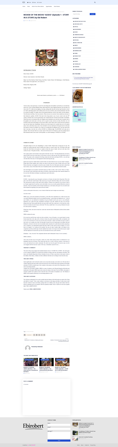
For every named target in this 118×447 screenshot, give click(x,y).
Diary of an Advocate (79, 37)
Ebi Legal (76, 40)
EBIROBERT (33, 445)
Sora (28, 445)
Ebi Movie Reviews (30, 11)
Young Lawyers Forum (79, 69)
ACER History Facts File (80, 21)
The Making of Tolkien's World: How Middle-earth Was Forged (87, 158)
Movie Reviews (77, 48)
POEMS (76, 53)
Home (30, 2)
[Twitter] (34, 335)
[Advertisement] (46, 32)
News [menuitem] (28, 6)
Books (76, 32)
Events (76, 45)
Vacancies (76, 66)
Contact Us (87, 445)
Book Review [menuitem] (57, 6)
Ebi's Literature (78, 42)
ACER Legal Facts (78, 24)
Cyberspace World (78, 34)
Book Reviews (77, 29)
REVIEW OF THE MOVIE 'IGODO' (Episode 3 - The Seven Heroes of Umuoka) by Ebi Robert (31, 369)
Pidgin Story (77, 56)
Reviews (76, 58)
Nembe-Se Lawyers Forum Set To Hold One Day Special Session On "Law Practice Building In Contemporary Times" (86, 151)
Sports (76, 61)
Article (76, 26)
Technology (77, 64)
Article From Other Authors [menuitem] (38, 6)
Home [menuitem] (24, 6)
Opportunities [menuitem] (49, 6)
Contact (40, 2)
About (35, 2)
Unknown (26, 20)
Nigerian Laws (77, 50)
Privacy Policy (92, 445)
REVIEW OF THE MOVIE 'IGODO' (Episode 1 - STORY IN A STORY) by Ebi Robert (61, 369)
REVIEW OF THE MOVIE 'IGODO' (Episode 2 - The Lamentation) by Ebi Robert (46, 369)
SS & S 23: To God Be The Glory (86, 163)
